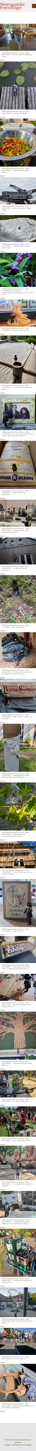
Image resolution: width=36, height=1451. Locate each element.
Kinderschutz (9, 1440)
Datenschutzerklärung (21, 1440)
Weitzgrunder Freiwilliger (12, 6)
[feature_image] (18, 37)
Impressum (18, 1442)
